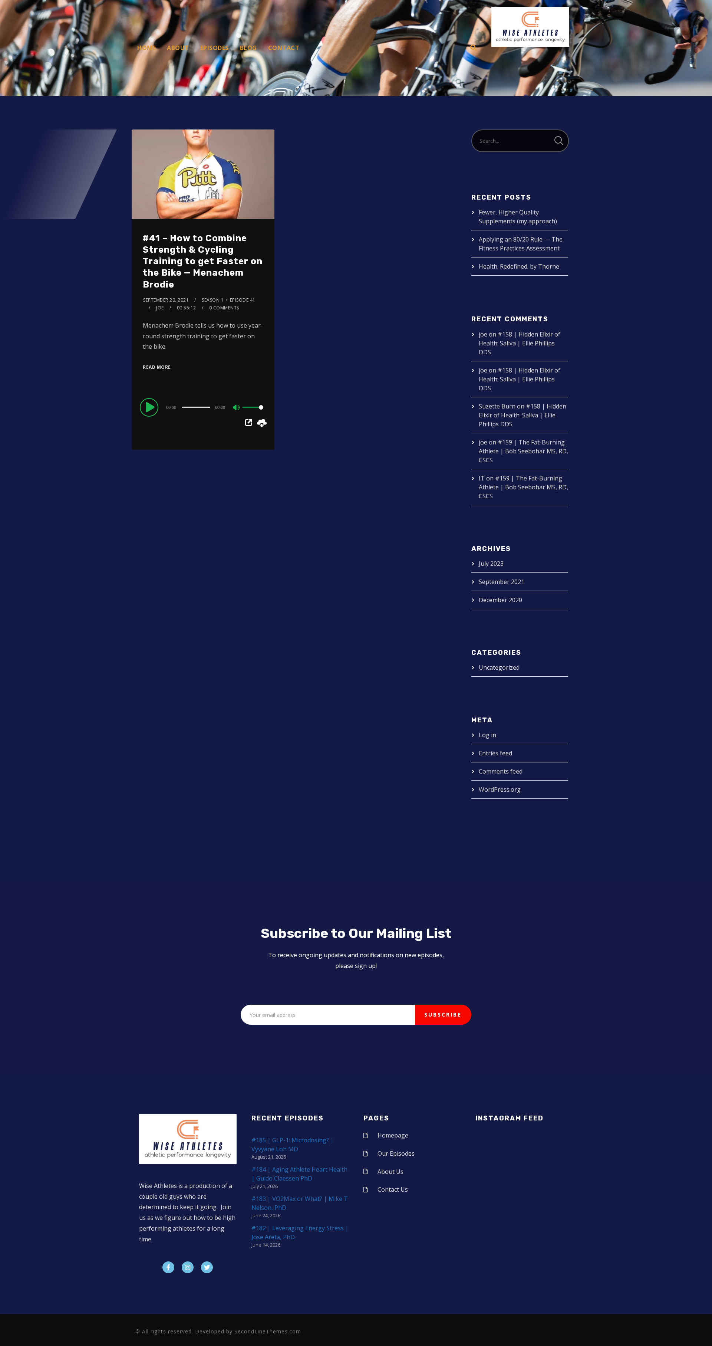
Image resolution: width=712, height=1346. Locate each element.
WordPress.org (500, 789)
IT (482, 478)
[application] (203, 407)
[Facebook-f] (168, 1267)
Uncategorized (499, 667)
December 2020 (500, 600)
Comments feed (501, 771)
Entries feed (495, 753)
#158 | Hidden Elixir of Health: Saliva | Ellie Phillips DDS (519, 343)
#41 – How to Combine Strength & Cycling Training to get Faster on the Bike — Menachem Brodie (203, 261)
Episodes (214, 48)
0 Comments (224, 308)
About (178, 48)
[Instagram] (188, 1267)
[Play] (150, 407)
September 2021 (501, 582)
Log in (487, 735)
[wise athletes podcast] (530, 29)
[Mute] (236, 408)
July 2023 (491, 563)
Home (146, 48)
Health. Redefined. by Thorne (519, 266)
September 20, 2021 (166, 300)
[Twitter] (207, 1267)
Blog (248, 48)
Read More (157, 367)
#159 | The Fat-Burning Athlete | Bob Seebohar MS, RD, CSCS (523, 451)
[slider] (253, 413)
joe (160, 308)
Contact (284, 48)
